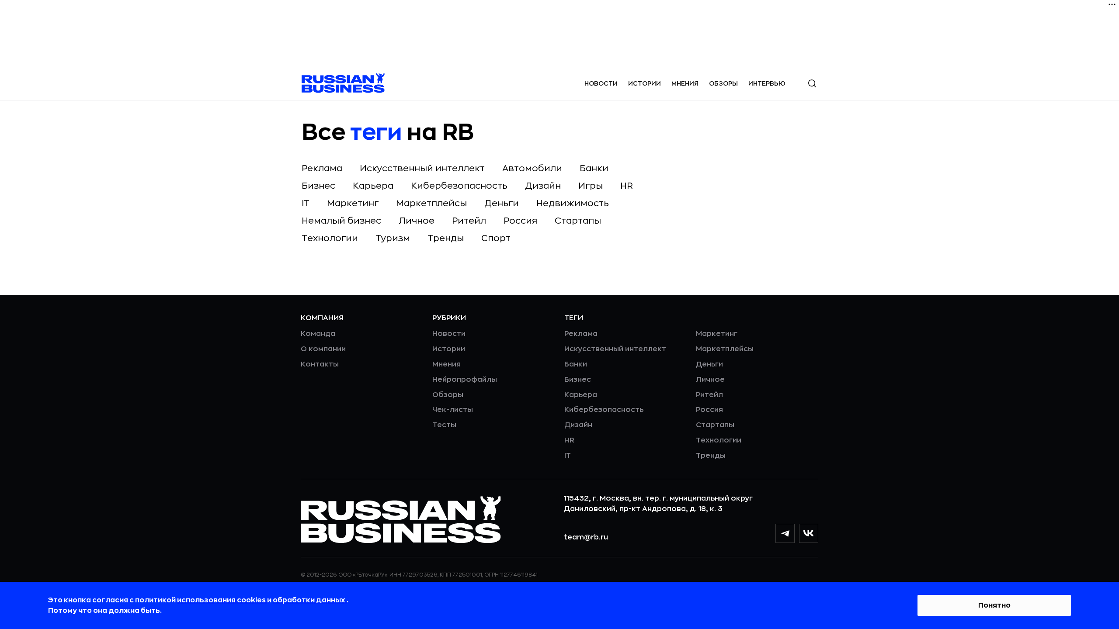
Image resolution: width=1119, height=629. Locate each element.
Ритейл (469, 220)
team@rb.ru (586, 537)
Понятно (994, 605)
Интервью (766, 83)
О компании (323, 349)
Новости (601, 83)
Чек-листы (452, 409)
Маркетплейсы (431, 203)
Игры (590, 185)
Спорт (496, 238)
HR (626, 185)
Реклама (322, 168)
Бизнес (318, 185)
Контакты (320, 364)
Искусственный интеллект (422, 168)
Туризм (392, 238)
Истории (644, 83)
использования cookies (222, 600)
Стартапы (578, 220)
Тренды (445, 238)
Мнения (685, 83)
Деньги (501, 203)
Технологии (330, 238)
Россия (520, 220)
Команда (318, 333)
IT (305, 203)
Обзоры (723, 83)
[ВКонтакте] (808, 533)
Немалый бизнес (341, 220)
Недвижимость (572, 203)
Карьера (373, 185)
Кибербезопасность (459, 185)
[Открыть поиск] (812, 83)
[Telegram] (785, 533)
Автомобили (532, 168)
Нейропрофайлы (464, 379)
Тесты (444, 425)
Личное (416, 220)
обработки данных (310, 600)
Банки (594, 168)
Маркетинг (353, 203)
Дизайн (543, 185)
